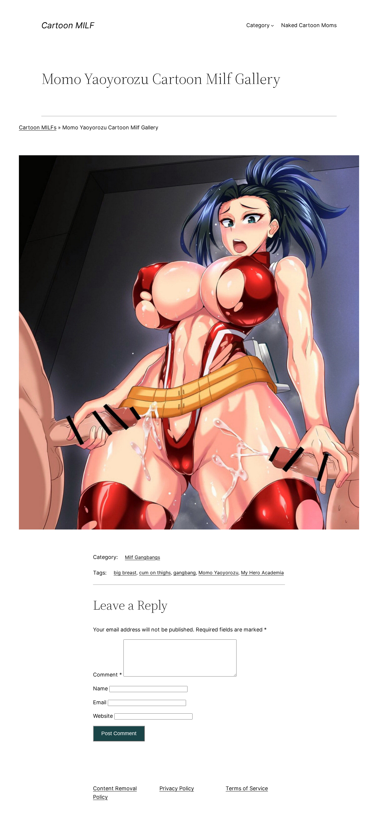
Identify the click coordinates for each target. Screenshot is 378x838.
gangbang (184, 572)
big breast (125, 572)
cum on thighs (155, 572)
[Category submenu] (272, 25)
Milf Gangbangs (142, 557)
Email (99, 702)
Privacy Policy (176, 788)
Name (100, 688)
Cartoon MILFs (37, 127)
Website (103, 716)
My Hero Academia (262, 572)
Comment (107, 675)
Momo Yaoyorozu (218, 572)
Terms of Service (247, 788)
